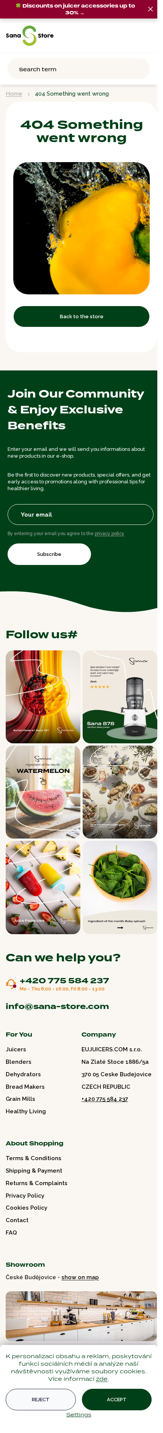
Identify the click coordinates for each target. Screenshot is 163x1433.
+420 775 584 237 (64, 981)
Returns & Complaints (36, 1183)
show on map (80, 1277)
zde (102, 1378)
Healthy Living (26, 1111)
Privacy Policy (25, 1195)
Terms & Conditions (33, 1158)
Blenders (18, 1062)
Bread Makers (25, 1086)
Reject (41, 1399)
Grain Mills (20, 1099)
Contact (17, 1220)
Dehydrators (23, 1074)
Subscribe (49, 554)
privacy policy (109, 533)
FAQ (11, 1232)
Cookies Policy (26, 1207)
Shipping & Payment (34, 1170)
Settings (78, 1414)
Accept (117, 1399)
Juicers (16, 1049)
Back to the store (81, 316)
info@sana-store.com (57, 1006)
